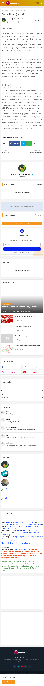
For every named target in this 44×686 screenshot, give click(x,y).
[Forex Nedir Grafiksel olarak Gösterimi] (7, 348)
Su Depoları (24, 532)
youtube (34, 372)
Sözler (10, 532)
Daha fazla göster (36, 184)
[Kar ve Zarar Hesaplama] (7, 338)
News (23, 543)
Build (30, 532)
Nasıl (11, 10)
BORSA (22, 387)
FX (22, 390)
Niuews (3, 543)
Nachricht (11, 543)
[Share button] (34, 143)
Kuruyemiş (13, 537)
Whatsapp (29, 143)
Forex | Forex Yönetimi (21, 174)
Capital (10, 541)
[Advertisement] (22, 592)
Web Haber (29, 524)
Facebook (16, 143)
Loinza (28, 543)
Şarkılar (3, 532)
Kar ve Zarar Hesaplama (22, 336)
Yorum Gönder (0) (22, 224)
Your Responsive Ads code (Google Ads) (22, 206)
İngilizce (36, 532)
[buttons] (14, 666)
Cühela (3, 535)
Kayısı (4, 539)
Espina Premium (17, 524)
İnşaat (35, 530)
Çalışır (15, 137)
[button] (37, 3)
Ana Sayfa (5, 10)
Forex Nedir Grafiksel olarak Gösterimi (27, 346)
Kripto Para (22, 397)
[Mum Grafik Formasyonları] (7, 328)
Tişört (15, 549)
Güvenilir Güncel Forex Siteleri (25, 316)
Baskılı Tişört (23, 549)
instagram (13, 372)
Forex (22, 394)
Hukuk (9, 526)
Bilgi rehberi (4, 134)
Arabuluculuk (11, 528)
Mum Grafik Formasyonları (23, 326)
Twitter (23, 143)
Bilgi (8, 535)
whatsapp (34, 367)
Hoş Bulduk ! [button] (8, 682)
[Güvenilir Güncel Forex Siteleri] (7, 319)
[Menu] (3, 3)
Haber (17, 522)
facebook (13, 367)
